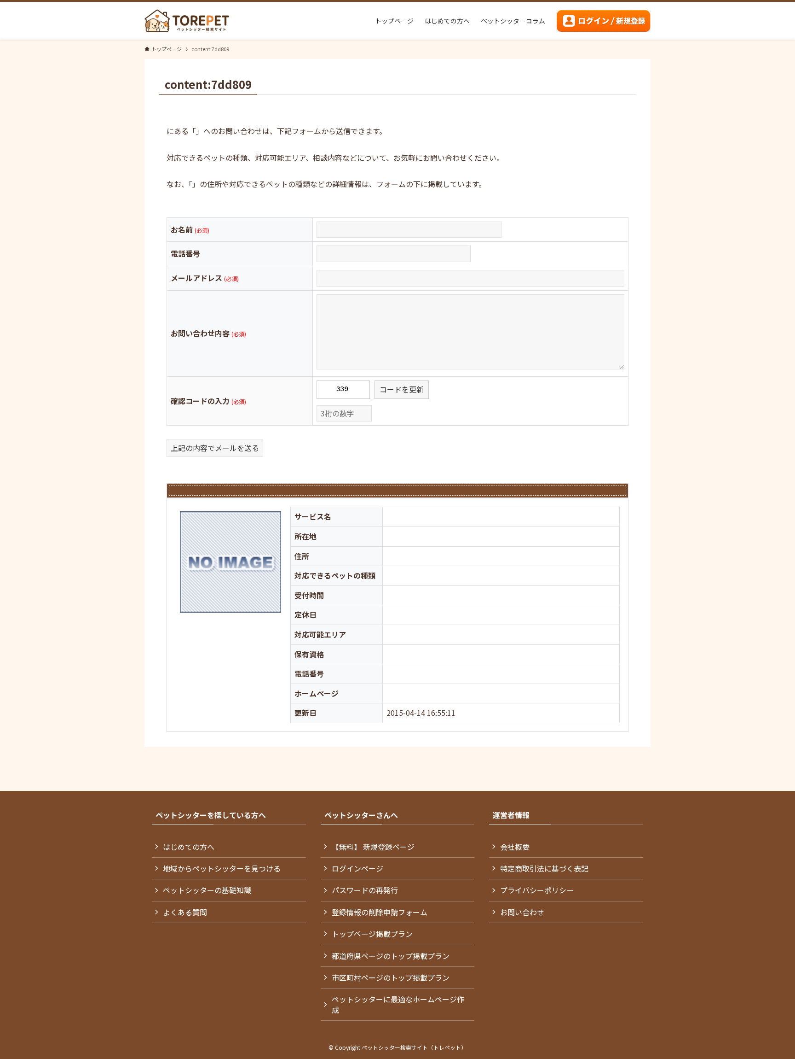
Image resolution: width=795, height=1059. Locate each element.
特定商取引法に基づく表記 (544, 868)
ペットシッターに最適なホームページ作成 (398, 1004)
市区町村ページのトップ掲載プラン (390, 977)
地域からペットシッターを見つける (222, 868)
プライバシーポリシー (537, 889)
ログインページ (357, 868)
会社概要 (515, 846)
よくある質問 (185, 912)
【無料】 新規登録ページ (373, 846)
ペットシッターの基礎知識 (207, 889)
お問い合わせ (522, 912)
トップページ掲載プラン (372, 933)
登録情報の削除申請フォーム (379, 912)
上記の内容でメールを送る (215, 447)
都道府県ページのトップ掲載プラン (390, 955)
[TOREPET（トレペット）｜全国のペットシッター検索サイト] (187, 20)
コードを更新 (402, 389)
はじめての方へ (188, 846)
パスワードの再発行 (365, 889)
